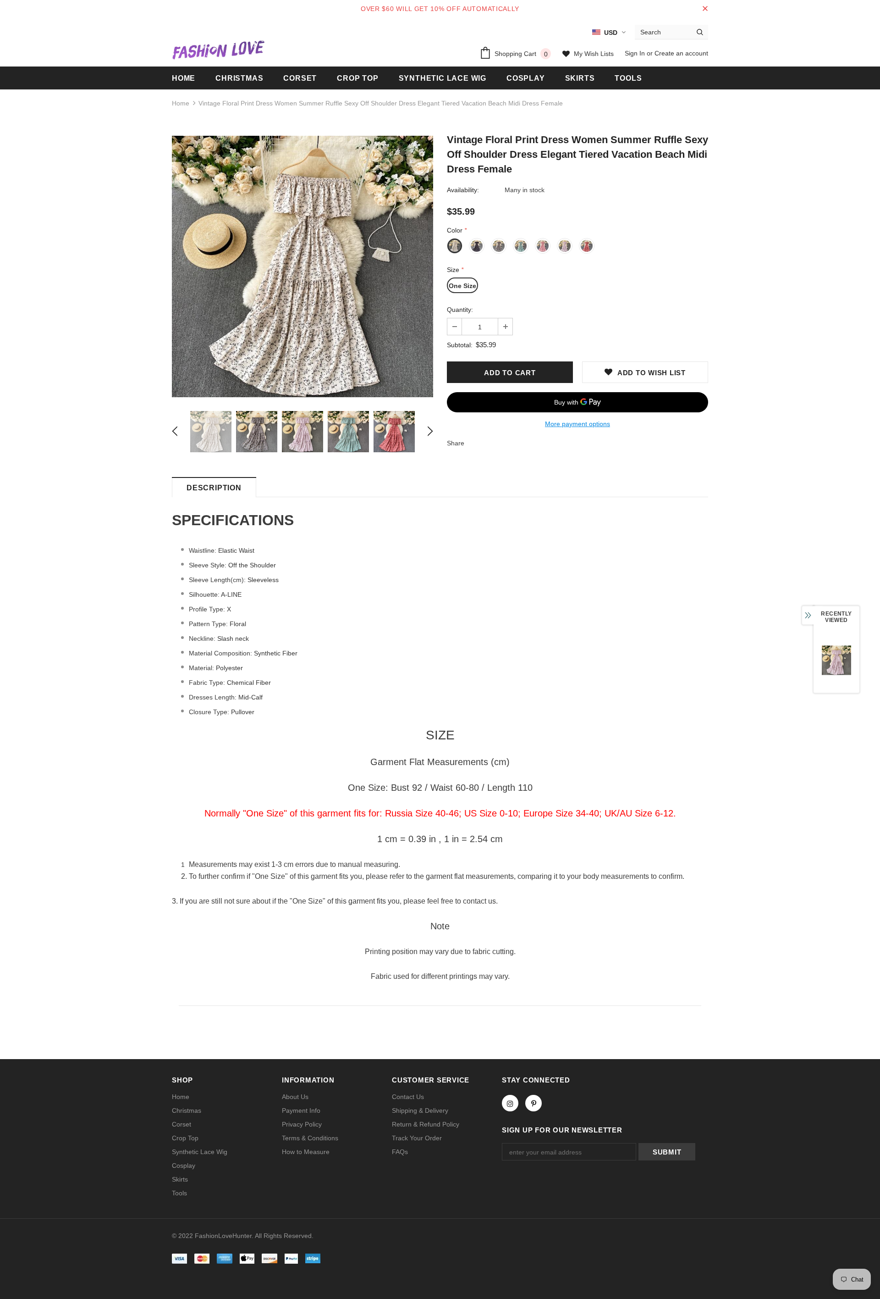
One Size (462, 285)
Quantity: (460, 309)
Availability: (463, 190)
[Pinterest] (533, 1103)
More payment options (577, 423)
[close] (705, 8)
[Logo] (218, 49)
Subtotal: (460, 345)
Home (180, 103)
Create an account (681, 53)
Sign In (636, 53)
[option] (302, 266)
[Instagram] (510, 1103)
